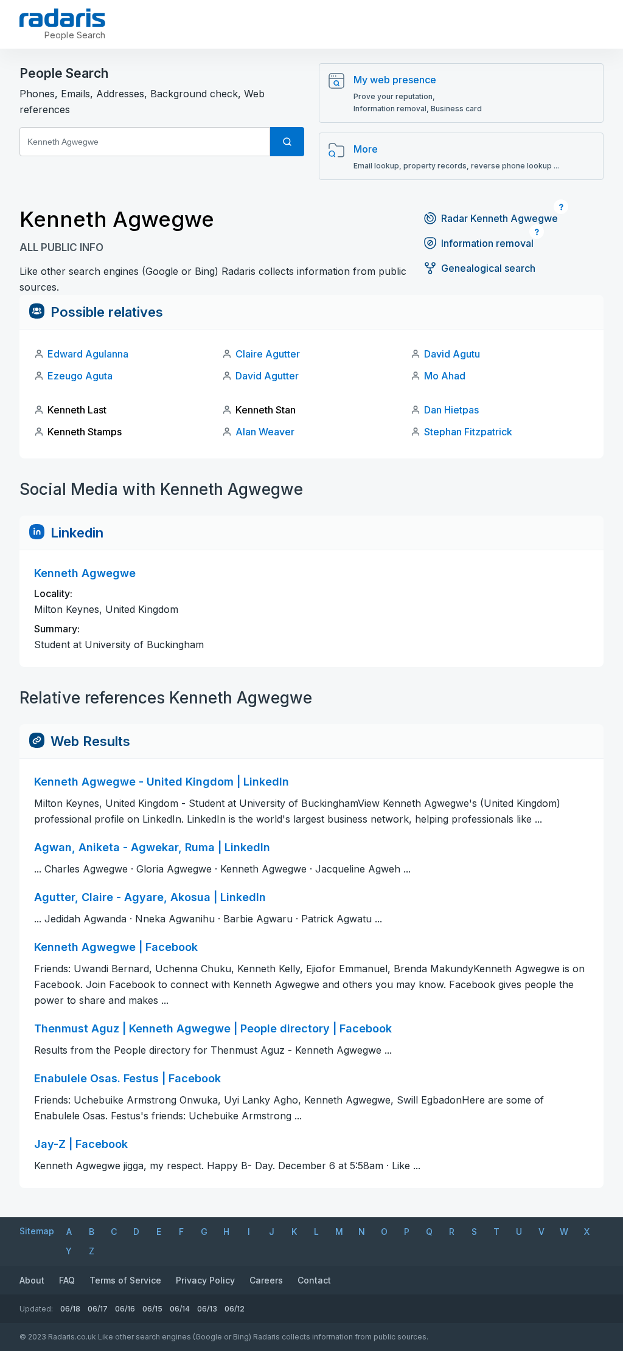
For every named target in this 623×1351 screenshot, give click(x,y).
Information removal (487, 243)
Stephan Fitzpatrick (468, 432)
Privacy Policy (205, 1280)
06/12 (234, 1308)
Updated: (36, 1308)
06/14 (180, 1308)
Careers (266, 1280)
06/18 (70, 1308)
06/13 (207, 1308)
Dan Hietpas (451, 410)
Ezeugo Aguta (80, 376)
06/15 (152, 1308)
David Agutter (267, 376)
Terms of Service (125, 1280)
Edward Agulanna (87, 354)
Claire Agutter (267, 354)
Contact (314, 1280)
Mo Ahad (444, 376)
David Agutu (452, 354)
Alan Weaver (264, 432)
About (31, 1280)
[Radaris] (62, 18)
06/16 (125, 1308)
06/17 (98, 1308)
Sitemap (36, 1231)
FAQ (67, 1280)
